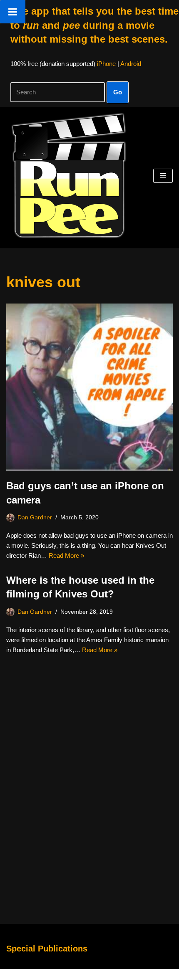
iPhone (106, 63)
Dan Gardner (34, 517)
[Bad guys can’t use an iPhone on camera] (89, 387)
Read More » (66, 555)
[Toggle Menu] (12, 11)
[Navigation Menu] (163, 176)
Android (130, 63)
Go (117, 92)
